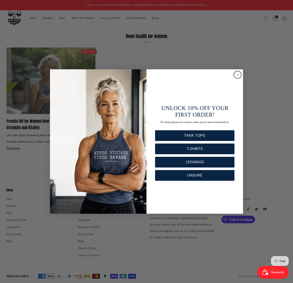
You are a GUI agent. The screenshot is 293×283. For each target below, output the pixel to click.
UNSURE (194, 175)
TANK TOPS (194, 135)
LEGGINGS (195, 162)
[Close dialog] (237, 75)
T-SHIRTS (195, 149)
